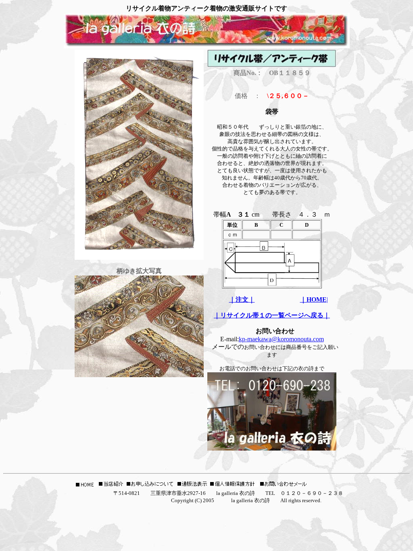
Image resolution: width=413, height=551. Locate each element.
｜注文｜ (242, 299)
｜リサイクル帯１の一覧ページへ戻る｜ (272, 315)
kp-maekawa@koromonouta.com (281, 339)
